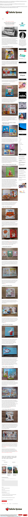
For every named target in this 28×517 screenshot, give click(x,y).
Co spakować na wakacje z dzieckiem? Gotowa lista (21, 120)
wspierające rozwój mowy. (9, 452)
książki (5, 456)
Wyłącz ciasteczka (25, 515)
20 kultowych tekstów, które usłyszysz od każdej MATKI (22, 156)
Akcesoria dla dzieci (21, 144)
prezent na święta (4, 457)
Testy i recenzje (12, 21)
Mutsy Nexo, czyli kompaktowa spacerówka (15, 475)
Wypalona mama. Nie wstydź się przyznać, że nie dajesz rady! (22, 158)
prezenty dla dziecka (14, 457)
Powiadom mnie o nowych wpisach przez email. (7, 499)
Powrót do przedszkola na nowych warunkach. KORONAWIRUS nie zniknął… (22, 162)
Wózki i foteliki (20, 149)
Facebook (22, 62)
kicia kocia (3, 456)
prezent (15, 456)
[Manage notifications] (26, 515)
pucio (2, 458)
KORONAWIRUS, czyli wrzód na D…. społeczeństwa (22, 160)
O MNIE (7, 503)
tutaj (14, 81)
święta (4, 458)
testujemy (7, 458)
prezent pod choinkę (9, 457)
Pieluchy (20, 148)
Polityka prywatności (15, 503)
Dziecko (7, 21)
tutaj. (5, 119)
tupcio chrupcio (11, 458)
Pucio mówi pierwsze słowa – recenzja (9, 475)
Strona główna (4, 503)
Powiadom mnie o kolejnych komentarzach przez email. (8, 497)
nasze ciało (12, 456)
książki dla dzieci (9, 456)
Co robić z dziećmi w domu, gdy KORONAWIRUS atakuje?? (22, 164)
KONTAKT (10, 503)
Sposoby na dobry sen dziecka (22, 89)
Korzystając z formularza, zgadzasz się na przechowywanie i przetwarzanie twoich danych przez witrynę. (9, 495)
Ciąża (19, 136)
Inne (19, 145)
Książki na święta (4, 474)
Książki (9, 21)
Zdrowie (20, 140)
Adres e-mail (3, 489)
